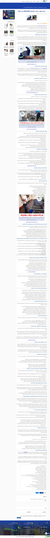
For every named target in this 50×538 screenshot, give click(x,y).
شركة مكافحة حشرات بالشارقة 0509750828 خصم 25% (11, 35)
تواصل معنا (27, 1)
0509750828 (26, 452)
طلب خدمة (23, 1)
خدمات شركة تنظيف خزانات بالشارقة (40, 469)
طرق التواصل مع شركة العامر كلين (40, 489)
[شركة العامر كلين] (43, 1)
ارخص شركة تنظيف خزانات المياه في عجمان (31, 92)
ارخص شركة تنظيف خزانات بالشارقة (40, 482)
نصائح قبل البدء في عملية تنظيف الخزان (40, 477)
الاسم (45, 508)
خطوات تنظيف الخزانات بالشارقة (41, 470)
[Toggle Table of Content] (45, 465)
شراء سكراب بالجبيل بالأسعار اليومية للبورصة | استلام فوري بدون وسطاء (11, 47)
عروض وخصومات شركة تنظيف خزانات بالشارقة (38, 481)
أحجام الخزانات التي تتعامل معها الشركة (40, 472)
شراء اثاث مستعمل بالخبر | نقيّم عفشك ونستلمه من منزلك (11, 54)
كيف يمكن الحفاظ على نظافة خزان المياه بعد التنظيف (38, 476)
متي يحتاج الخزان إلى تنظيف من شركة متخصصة (38, 478)
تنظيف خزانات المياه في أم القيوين (31, 165)
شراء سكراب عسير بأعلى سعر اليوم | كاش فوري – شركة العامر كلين (6, 47)
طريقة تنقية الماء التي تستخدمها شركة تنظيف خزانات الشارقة (37, 484)
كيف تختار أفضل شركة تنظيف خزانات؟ (40, 487)
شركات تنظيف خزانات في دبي (32, 271)
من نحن (31, 1)
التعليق (45, 500)
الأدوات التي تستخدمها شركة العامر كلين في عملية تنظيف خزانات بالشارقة (35, 474)
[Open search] (3, 1)
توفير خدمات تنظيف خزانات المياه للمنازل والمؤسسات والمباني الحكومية (35, 486)
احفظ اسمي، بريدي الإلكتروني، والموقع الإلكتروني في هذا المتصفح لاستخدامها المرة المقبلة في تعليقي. (33, 515)
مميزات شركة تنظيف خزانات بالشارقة (40, 468)
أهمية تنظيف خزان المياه (42, 473)
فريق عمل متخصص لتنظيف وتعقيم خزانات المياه (38, 485)
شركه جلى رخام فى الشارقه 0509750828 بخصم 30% (6, 35)
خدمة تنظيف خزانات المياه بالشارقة (41, 466)
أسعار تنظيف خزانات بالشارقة (41, 483)
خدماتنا (35, 1)
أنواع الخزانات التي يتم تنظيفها (41, 471)
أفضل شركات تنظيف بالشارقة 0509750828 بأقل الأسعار (11, 28)
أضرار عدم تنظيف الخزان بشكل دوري (40, 479)
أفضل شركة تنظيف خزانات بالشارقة (40, 467)
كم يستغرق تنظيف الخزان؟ (41, 480)
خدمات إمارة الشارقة (41, 7)
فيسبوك (41, 492)
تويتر (37, 492)
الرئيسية (38, 1)
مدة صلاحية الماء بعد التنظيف (41, 488)
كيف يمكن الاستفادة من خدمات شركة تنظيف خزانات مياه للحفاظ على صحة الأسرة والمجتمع (33, 475)
